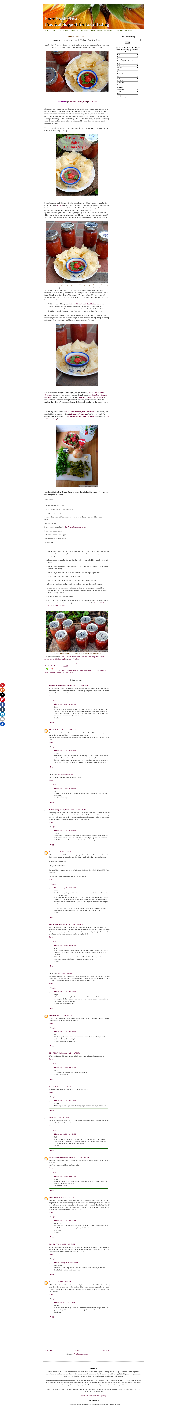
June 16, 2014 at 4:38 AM (68, 1100)
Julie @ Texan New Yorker (58, 924)
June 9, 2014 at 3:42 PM (65, 774)
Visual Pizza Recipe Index (124, 30)
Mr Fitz (51, 1086)
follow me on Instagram (78, 414)
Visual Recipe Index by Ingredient (101, 30)
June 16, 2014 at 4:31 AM (68, 945)
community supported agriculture (75, 670)
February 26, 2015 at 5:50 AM (69, 1262)
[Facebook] (2, 704)
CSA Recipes (95, 670)
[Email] (2, 719)
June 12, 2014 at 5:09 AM (68, 830)
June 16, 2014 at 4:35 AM (68, 1031)
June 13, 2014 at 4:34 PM (65, 973)
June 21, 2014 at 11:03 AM (68, 1220)
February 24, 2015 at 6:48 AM (65, 1244)
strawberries (69, 672)
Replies (54, 700)
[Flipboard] (2, 699)
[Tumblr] (2, 709)
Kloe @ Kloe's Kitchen (56, 1053)
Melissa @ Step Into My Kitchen (59, 810)
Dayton (102, 670)
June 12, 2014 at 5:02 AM (68, 704)
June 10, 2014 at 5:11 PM (64, 852)
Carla (51, 1118)
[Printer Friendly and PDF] (50, 669)
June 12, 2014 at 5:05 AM (68, 750)
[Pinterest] (2, 685)
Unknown (52, 1015)
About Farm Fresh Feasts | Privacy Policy (93, 1396)
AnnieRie (59, 205)
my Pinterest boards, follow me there (80, 412)
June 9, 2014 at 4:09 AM (80, 685)
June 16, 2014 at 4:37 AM (68, 1067)
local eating (52, 672)
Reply (51, 696)
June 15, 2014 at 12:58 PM (80, 1158)
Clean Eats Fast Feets (56, 730)
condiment (88, 670)
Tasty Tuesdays (73, 659)
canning (63, 670)
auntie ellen (53, 1197)
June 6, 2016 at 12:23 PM (67, 1302)
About (54, 30)
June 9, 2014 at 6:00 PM (78, 810)
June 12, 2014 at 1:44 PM (75, 924)
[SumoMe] (2, 724)
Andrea (51, 1282)
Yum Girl (52, 1244)
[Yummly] (2, 690)
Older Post (105, 1350)
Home (46, 30)
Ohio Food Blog (60, 672)
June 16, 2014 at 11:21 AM (65, 1197)
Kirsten (56, 704)
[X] (2, 694)
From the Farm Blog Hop (90, 657)
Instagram (82, 101)
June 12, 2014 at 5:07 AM (68, 788)
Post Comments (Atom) (81, 1354)
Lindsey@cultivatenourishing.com (60, 1158)
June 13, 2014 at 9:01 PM (64, 1015)
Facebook (92, 101)
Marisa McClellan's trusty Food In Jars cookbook (85, 304)
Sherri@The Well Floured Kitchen (60, 685)
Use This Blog (63, 30)
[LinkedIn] (2, 714)
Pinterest (72, 101)
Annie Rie (52, 852)
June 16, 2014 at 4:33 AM (68, 991)
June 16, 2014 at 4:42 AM (68, 1134)
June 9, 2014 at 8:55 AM (71, 730)
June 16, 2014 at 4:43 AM (68, 1176)
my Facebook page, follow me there (80, 416)
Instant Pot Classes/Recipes (79, 30)
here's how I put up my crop (75, 527)
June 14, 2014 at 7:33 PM (72, 1053)
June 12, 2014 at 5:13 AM (68, 888)
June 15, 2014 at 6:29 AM (61, 1118)
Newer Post (48, 1350)
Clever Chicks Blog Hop (58, 659)
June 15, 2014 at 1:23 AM (63, 1086)
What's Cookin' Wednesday (70, 657)
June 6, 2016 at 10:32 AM (63, 1282)
